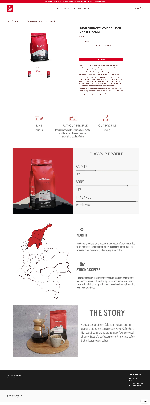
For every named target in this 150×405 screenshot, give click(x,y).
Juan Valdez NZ (17, 395)
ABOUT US (76, 8)
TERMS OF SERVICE (136, 383)
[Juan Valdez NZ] (10, 8)
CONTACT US (88, 8)
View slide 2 (38, 67)
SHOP (66, 8)
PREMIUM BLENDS (20, 21)
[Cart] (141, 8)
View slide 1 (36, 67)
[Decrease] (80, 54)
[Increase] (87, 54)
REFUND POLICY (135, 386)
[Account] (135, 8)
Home (9, 21)
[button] (138, 8)
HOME (59, 8)
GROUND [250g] (87, 45)
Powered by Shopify (13, 397)
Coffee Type (84, 41)
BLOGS (131, 380)
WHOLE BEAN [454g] (104, 45)
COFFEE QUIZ (133, 378)
